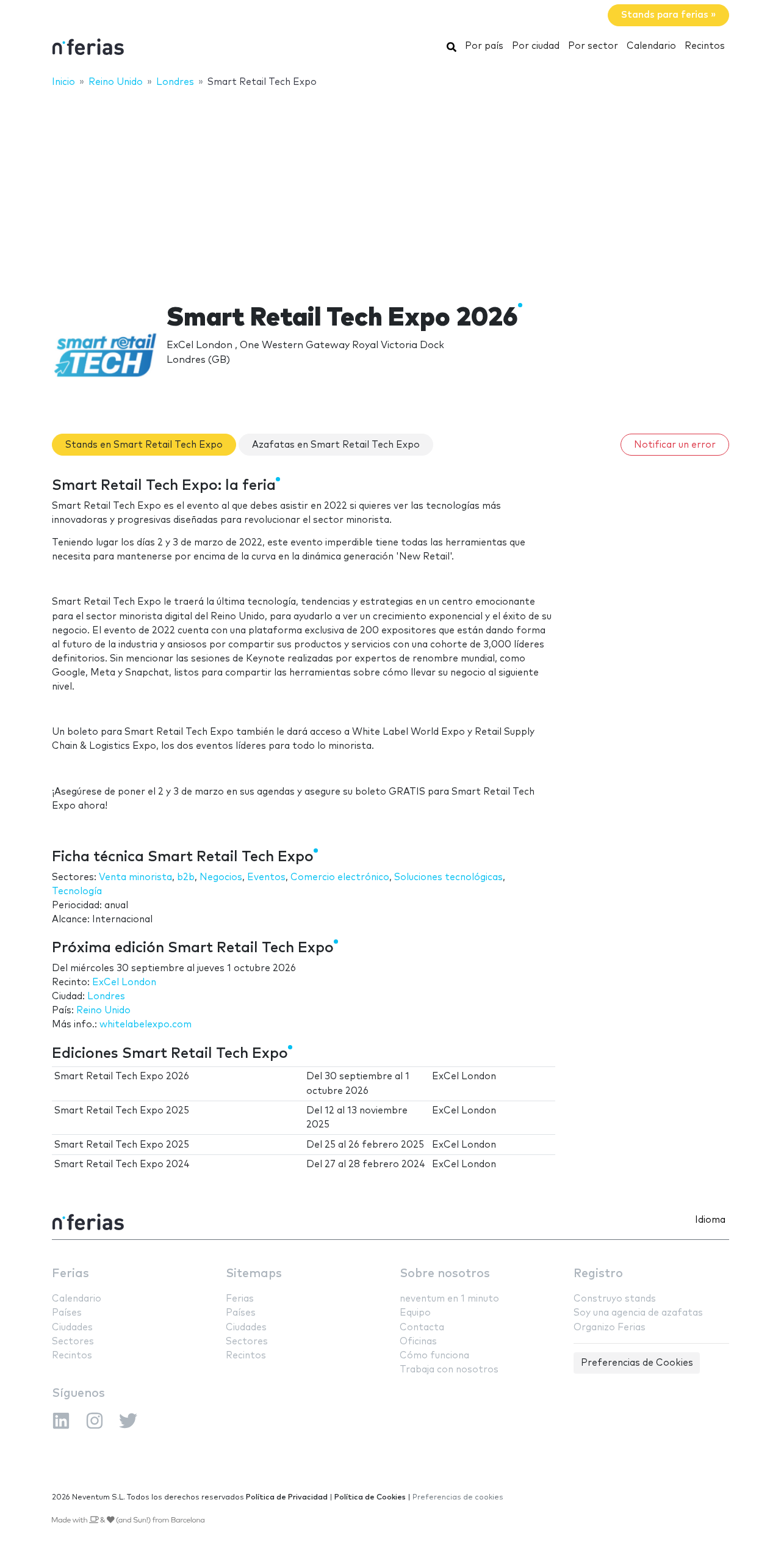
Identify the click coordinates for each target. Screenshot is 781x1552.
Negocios (221, 877)
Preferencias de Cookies (637, 1363)
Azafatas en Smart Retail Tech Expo (336, 445)
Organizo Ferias (610, 1327)
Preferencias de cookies (457, 1497)
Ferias (70, 1274)
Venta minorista (135, 877)
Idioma (710, 1220)
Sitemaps (254, 1274)
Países (67, 1312)
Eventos (266, 877)
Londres (106, 996)
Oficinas (418, 1341)
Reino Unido (103, 1010)
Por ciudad (536, 46)
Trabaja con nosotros (449, 1369)
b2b (186, 877)
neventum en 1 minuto (449, 1298)
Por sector (593, 46)
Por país (484, 46)
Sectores (73, 1341)
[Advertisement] (390, 187)
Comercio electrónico (339, 877)
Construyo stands (615, 1298)
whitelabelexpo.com (145, 1024)
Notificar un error (675, 445)
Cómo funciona (434, 1355)
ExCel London (124, 982)
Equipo (415, 1312)
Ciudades (72, 1327)
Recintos (705, 46)
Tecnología (77, 891)
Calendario (651, 46)
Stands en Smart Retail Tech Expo (144, 445)
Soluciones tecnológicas (448, 877)
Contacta (422, 1327)
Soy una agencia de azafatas (638, 1312)
